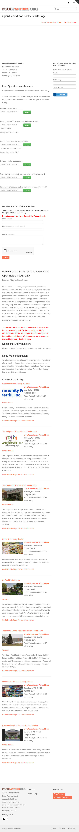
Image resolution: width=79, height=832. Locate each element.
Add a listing (32, 794)
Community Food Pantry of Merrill (16, 384)
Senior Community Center (13, 539)
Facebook (6, 818)
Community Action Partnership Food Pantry (20, 726)
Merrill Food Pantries (70, 22)
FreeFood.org (59, 794)
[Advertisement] (39, 46)
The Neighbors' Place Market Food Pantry (19, 432)
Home (43, 22)
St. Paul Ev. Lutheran (11, 580)
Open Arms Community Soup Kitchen (17, 682)
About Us (62, 828)
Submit (6, 258)
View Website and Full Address (36, 387)
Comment (8, 234)
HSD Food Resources (62, 798)
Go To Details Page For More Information (18, 421)
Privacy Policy (7, 815)
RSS (3, 818)
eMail (13, 226)
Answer (27, 112)
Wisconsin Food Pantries (54, 22)
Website (10, 403)
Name (7, 218)
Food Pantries (20, 10)
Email (4, 403)
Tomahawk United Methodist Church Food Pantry (22, 631)
